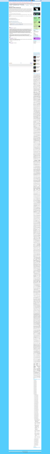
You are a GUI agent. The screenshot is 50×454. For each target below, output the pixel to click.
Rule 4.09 (39, 311)
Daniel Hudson (37, 141)
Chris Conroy (34, 127)
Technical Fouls (35, 346)
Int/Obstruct (37, 189)
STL (33, 331)
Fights (35, 169)
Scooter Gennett (35, 333)
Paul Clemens (37, 274)
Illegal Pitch (38, 187)
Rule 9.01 (36, 324)
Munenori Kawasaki (38, 263)
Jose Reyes (39, 217)
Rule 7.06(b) (36, 320)
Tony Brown (36, 356)
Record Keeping (37, 284)
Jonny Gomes (34, 215)
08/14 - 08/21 (36, 408)
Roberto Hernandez (35, 288)
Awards (37, 93)
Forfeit (39, 170)
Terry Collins (36, 347)
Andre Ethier (39, 84)
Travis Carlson (37, 358)
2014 (34, 391)
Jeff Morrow (36, 200)
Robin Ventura (35, 289)
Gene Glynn (34, 175)
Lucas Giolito (35, 234)
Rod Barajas (39, 290)
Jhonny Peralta (36, 204)
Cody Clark (39, 133)
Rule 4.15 (36, 312)
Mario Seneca (34, 240)
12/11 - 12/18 (36, 396)
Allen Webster (36, 84)
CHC (36, 117)
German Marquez (35, 177)
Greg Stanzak (37, 179)
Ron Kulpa (39, 291)
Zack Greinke (37, 377)
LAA (39, 228)
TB (33, 345)
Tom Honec (34, 354)
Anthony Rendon (35, 89)
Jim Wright (37, 206)
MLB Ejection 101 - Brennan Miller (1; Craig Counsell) (36, 22)
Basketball (39, 96)
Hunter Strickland (35, 185)
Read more (36, 28)
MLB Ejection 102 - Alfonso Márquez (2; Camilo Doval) (35, 18)
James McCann (34, 194)
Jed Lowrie (35, 198)
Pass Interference (38, 272)
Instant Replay (38, 188)
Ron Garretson (35, 291)
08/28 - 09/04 (36, 406)
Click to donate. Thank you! (36, 37)
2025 (34, 381)
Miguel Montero (38, 255)
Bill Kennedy (34, 99)
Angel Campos (35, 87)
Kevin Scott (39, 225)
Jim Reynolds (34, 205)
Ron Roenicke (35, 292)
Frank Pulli (35, 172)
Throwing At (39, 348)
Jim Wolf (34, 206)
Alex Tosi (35, 82)
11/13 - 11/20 (36, 398)
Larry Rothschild (36, 231)
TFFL (37, 345)
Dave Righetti (35, 144)
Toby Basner (35, 352)
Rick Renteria (37, 285)
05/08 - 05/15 (36, 439)
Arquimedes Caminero (35, 91)
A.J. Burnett (34, 74)
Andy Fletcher (38, 85)
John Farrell (36, 210)
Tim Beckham (39, 349)
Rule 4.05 (39, 310)
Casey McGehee (37, 122)
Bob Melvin (39, 103)
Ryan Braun (34, 328)
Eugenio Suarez (37, 166)
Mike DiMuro (37, 257)
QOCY (37, 281)
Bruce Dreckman (37, 114)
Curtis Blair (39, 137)
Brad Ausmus (38, 104)
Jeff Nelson (39, 200)
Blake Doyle (35, 101)
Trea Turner (34, 360)
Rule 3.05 (35, 308)
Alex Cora (34, 81)
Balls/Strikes (36, 94)
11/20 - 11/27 (36, 397)
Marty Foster (38, 245)
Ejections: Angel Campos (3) (37, 422)
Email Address (34, 41)
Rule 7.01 (39, 318)
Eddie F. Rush (38, 158)
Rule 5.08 (39, 314)
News (37, 266)
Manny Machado (38, 238)
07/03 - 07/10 (36, 413)
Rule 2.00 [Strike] (37, 306)
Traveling (34, 358)
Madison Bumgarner (35, 236)
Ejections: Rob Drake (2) (37, 433)
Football (37, 170)
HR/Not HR (38, 181)
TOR (39, 345)
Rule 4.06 (35, 311)
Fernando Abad (38, 168)
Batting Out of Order (36, 97)
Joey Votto (35, 209)
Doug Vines (39, 156)
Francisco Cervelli (35, 171)
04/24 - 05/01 (36, 441)
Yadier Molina (38, 374)
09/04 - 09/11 (36, 405)
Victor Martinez (34, 370)
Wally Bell (34, 371)
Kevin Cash (38, 223)
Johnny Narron (34, 213)
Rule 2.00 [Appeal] (35, 297)
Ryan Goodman (38, 328)
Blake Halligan (38, 101)
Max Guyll (38, 251)
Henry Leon (39, 183)
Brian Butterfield (35, 110)
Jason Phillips (37, 196)
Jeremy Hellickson (34, 202)
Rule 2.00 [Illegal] (37, 301)
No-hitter (38, 269)
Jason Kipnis (34, 196)
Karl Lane (34, 221)
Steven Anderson (36, 343)
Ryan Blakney (37, 327)
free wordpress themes (25, 452)
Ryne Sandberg (38, 330)
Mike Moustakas (35, 259)
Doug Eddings (38, 155)
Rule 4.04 (37, 310)
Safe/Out (34, 332)
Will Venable (34, 373)
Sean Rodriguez (35, 337)
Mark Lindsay (38, 242)
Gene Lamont (37, 175)
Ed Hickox (36, 157)
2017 (34, 388)
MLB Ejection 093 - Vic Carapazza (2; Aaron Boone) (38, 57)
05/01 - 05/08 (36, 440)
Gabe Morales (38, 173)
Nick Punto (36, 269)
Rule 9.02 (39, 324)
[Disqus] (21, 35)
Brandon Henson (38, 106)
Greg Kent (34, 179)
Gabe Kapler (34, 173)
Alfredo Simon (37, 83)
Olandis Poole (34, 271)
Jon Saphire (36, 214)
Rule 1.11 (36, 295)
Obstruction (38, 270)
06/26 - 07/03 (36, 414)
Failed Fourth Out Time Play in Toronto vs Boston (38, 64)
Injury (35, 188)
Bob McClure (36, 103)
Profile (34, 280)
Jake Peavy (36, 192)
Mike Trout (35, 261)
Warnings (37, 372)
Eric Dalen (38, 164)
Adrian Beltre (37, 78)
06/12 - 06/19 (36, 416)
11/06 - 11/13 (36, 399)
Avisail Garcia (34, 93)
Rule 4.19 (39, 312)
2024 (34, 382)
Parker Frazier (35, 272)
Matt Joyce (39, 249)
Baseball (35, 96)
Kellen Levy (37, 221)
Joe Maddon (36, 208)
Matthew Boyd (34, 251)
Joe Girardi (37, 207)
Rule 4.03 (34, 310)
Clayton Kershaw (35, 131)
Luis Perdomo (38, 234)
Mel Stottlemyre (37, 252)
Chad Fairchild (38, 123)
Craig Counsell (34, 136)
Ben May (39, 97)
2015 (34, 390)
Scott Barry (39, 333)
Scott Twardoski (37, 335)
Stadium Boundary (36, 341)
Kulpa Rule (39, 227)
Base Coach (39, 95)
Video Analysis (38, 370)
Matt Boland (37, 248)
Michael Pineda (38, 253)
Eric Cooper (34, 164)
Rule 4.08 (37, 311)
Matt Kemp (34, 250)
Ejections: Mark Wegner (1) (37, 430)
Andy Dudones (35, 85)
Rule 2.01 (39, 307)
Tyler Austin (38, 362)
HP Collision (34, 181)
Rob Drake (39, 286)
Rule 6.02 (37, 316)
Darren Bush (37, 142)
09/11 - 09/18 (36, 404)
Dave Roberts (39, 144)
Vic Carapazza (37, 369)
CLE (34, 118)
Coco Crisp (36, 133)
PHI (37, 271)
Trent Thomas (38, 360)
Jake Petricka (39, 192)
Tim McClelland (36, 350)
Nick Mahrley (37, 268)
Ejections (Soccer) (34, 162)
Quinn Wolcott (35, 282)
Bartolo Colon (36, 95)
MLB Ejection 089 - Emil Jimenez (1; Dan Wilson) (38, 67)
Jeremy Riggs (38, 202)
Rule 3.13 (38, 309)
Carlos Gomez (37, 120)
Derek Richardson (38, 150)
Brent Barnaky (34, 108)
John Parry (37, 212)
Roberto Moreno (38, 288)
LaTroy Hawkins (38, 229)
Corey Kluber (34, 135)
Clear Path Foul (38, 131)
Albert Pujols (34, 80)
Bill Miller (39, 99)
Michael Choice (35, 253)
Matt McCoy (38, 250)
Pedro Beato (37, 276)
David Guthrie (34, 146)
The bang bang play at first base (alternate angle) (16, 22)
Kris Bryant (36, 227)
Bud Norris (39, 116)
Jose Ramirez (37, 217)
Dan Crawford (37, 139)
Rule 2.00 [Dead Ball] (38, 299)
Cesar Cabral (35, 123)
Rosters (36, 294)
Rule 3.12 (36, 309)
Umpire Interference (35, 365)
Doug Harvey (35, 156)
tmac (39, 377)
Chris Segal (38, 129)
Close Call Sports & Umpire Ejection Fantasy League (21, 2)
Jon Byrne (38, 213)
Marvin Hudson (35, 246)
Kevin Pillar (36, 225)
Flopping (34, 170)
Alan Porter (34, 79)
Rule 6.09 (36, 318)
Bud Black (35, 116)
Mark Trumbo (35, 244)
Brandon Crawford (34, 106)
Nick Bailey (39, 267)
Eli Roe (38, 162)
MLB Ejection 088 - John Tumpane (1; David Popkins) (38, 60)
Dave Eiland (36, 143)
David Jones (38, 146)
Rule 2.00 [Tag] (34, 307)
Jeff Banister (37, 198)
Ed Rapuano (35, 158)
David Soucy (37, 148)
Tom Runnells (37, 354)
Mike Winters (38, 261)
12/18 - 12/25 (36, 395)
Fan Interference (35, 167)
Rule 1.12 (38, 295)
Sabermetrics (37, 331)
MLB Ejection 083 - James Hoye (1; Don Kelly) (38, 71)
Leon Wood (37, 232)
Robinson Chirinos (35, 290)
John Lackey (38, 211)
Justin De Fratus (37, 219)
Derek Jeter (34, 150)
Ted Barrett (39, 346)
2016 (34, 389)
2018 (34, 387)
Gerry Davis (39, 177)
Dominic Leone (35, 154)
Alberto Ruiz (38, 80)
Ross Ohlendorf (37, 293)
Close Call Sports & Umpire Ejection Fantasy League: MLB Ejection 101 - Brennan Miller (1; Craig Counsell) (36, 35)
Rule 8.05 (37, 323)
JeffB (34, 30)
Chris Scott (35, 129)
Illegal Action (34, 187)
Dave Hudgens (39, 143)
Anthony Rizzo (39, 89)
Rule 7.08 (39, 320)
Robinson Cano (39, 289)
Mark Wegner (39, 244)
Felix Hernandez (34, 168)
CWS (38, 118)
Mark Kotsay (34, 242)
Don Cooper (38, 154)
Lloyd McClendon (38, 233)
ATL (37, 76)
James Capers (35, 193)
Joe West (39, 208)
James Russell (38, 194)
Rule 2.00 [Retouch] (37, 305)
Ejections (35, 160)
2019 (34, 386)
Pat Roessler (34, 274)
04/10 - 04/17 (36, 443)
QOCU (34, 281)
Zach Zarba (34, 377)
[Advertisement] (17, 65)
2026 (34, 380)
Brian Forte (39, 110)
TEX (35, 345)
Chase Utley (37, 125)
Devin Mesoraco (37, 152)
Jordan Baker (38, 215)
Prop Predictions (37, 280)
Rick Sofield (36, 286)
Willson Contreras (38, 373)
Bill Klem (37, 99)
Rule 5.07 (36, 314)
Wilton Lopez (35, 374)
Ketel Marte (35, 223)
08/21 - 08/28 (36, 407)
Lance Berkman (37, 230)
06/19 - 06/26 (36, 415)
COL (36, 118)
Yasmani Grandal (35, 375)
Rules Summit (38, 326)
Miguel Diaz (35, 255)
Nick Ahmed (36, 267)
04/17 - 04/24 (36, 442)
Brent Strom (38, 108)
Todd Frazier (39, 352)
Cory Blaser (38, 135)
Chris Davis (38, 127)
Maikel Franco (39, 236)
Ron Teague (39, 292)
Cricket (34, 137)
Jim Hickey (39, 204)
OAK (34, 270)
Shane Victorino (38, 339)
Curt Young (36, 137)
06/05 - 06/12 (36, 417)
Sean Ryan (39, 337)
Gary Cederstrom (35, 174)
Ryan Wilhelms (35, 330)
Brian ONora (36, 112)
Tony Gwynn (39, 356)
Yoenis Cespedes (38, 375)
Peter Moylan (38, 278)
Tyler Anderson (34, 362)
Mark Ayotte (37, 240)
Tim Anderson (36, 349)
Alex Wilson (38, 82)
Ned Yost (38, 265)
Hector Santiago (35, 183)
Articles (39, 91)
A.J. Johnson (37, 74)
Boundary (35, 104)
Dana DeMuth (36, 140)
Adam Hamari (36, 77)
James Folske (38, 193)
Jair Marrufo (37, 191)
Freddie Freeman (38, 172)
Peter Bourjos (34, 278)
